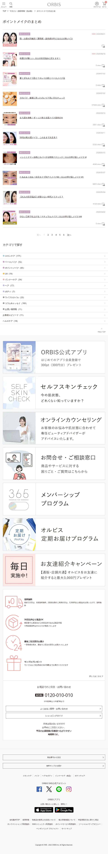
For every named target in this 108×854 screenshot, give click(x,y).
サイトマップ (67, 828)
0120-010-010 (59, 695)
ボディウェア (80, 775)
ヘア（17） (10, 285)
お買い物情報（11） (14, 309)
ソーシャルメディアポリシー (90, 824)
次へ (69, 234)
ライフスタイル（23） (15, 297)
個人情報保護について (66, 820)
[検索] (10, 3)
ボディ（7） (10, 291)
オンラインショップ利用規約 (18, 824)
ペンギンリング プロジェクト (47, 828)
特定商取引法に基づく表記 (88, 820)
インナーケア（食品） (63, 775)
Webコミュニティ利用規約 (42, 824)
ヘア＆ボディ (47, 775)
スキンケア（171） (13, 256)
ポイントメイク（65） (15, 267)
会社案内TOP (15, 820)
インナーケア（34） (14, 279)
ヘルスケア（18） (11, 321)
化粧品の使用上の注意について (44, 820)
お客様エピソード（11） (14, 315)
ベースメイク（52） (14, 262)
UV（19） (9, 273)
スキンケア (27, 775)
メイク (36, 775)
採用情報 (25, 820)
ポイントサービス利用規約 (66, 824)
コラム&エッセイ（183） (16, 303)
